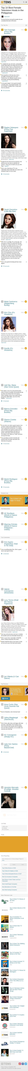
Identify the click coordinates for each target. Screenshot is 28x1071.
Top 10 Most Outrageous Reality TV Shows (17, 1042)
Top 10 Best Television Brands (16, 935)
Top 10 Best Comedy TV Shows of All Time (17, 962)
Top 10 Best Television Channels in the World (16, 1024)
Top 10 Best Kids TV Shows (16, 926)
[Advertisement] (14, 110)
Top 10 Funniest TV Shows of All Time (15, 953)
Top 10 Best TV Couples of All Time (17, 1015)
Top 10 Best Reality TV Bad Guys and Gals (16, 1051)
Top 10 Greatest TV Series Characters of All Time (17, 918)
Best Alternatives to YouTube (9, 886)
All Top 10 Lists (3, 5)
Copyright (11, 1066)
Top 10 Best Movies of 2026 (9, 868)
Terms (2, 1066)
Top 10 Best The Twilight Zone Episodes (17, 1006)
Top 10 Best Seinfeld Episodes (16, 1033)
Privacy (6, 1066)
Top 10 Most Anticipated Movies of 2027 (12, 873)
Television (9, 5)
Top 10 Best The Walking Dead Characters (17, 944)
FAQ (15, 1066)
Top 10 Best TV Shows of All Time (17, 899)
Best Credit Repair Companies (9, 884)
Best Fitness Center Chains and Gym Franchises (11, 880)
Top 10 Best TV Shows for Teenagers (17, 971)
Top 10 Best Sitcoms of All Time (17, 908)
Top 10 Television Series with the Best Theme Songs (17, 989)
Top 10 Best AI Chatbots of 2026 (10, 871)
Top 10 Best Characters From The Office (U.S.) (17, 979)
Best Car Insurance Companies (10, 876)
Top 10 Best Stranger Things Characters (16, 997)
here (3, 860)
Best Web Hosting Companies (9, 889)
